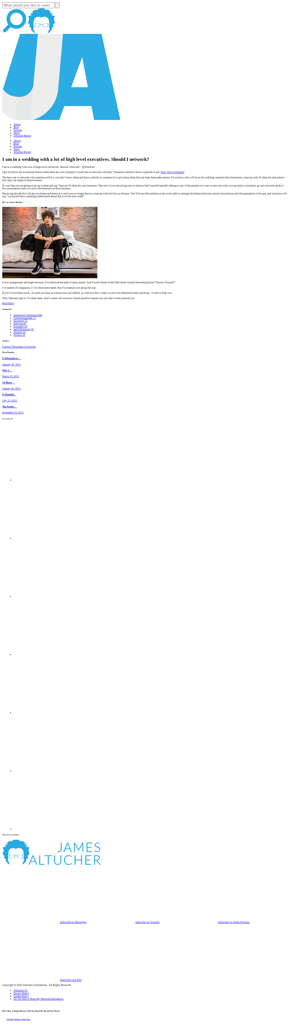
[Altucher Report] (41, 32)
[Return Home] (61, 119)
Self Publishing (24, 329)
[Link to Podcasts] (72, 864)
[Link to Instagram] (42, 828)
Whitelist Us (21, 990)
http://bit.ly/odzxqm (172, 172)
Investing (20, 320)
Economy (20, 326)
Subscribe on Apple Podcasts (234, 922)
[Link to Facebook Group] (42, 538)
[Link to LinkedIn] (42, 596)
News (17, 132)
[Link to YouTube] (42, 712)
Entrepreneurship (25, 318)
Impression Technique (28, 315)
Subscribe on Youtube (147, 922)
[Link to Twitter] (42, 654)
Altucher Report (22, 135)
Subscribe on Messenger (73, 922)
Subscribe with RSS (71, 980)
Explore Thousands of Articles (19, 346)
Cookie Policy (21, 996)
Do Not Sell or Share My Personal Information (39, 999)
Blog (16, 127)
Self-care (20, 323)
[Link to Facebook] (42, 480)
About (17, 124)
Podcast (18, 130)
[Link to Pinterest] (42, 770)
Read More (8, 303)
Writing (20, 332)
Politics (19, 335)
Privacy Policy (21, 993)
